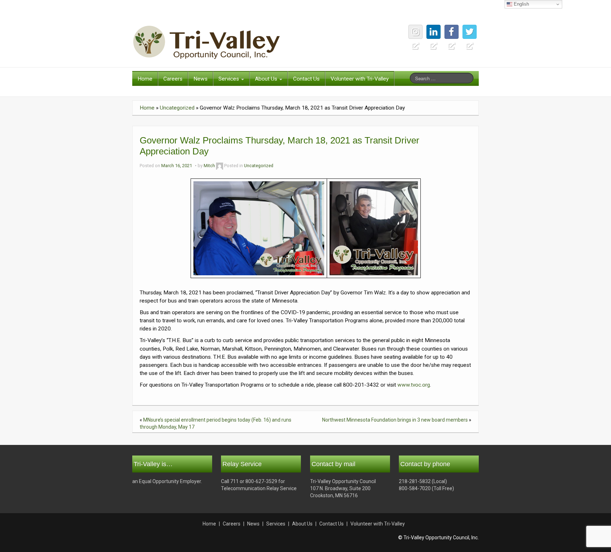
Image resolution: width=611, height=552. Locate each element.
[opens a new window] (469, 32)
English (520, 4)
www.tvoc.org (413, 385)
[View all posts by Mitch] (219, 165)
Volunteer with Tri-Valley (360, 79)
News (200, 79)
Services (229, 79)
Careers (172, 79)
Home (145, 79)
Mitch (209, 165)
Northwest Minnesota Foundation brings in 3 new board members (395, 420)
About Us (267, 79)
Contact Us (306, 79)
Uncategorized (177, 108)
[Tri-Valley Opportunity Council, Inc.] (206, 42)
